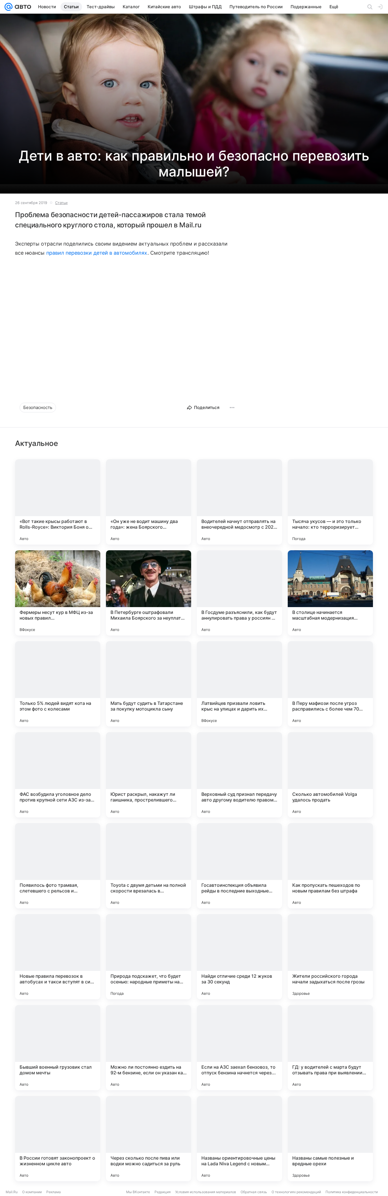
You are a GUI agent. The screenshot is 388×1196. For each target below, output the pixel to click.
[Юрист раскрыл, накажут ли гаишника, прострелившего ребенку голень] (148, 774)
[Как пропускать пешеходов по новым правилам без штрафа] (330, 865)
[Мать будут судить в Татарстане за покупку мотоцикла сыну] (148, 683)
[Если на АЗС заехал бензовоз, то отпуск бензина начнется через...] (239, 1047)
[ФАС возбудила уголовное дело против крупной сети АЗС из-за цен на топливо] (57, 774)
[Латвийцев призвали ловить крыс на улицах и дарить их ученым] (239, 683)
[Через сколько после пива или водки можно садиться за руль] (148, 1138)
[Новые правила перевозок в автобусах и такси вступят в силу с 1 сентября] (57, 956)
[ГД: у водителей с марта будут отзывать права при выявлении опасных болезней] (330, 1047)
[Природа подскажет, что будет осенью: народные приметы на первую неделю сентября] (148, 956)
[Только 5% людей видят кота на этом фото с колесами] (57, 683)
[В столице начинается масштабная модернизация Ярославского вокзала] (330, 593)
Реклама (53, 1192)
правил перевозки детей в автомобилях (96, 253)
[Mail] (8, 7)
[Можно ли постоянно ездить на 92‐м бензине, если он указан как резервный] (148, 1047)
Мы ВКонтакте (138, 1192)
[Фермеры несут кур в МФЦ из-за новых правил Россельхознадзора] (57, 593)
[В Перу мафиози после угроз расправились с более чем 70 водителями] (330, 683)
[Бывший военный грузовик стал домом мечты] (57, 1047)
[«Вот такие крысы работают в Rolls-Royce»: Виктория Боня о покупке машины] (57, 502)
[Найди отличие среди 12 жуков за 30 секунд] (239, 956)
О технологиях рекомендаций (296, 1192)
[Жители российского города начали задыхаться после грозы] (330, 956)
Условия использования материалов (205, 1192)
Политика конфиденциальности (352, 1192)
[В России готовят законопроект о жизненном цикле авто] (57, 1138)
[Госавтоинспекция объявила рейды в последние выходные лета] (239, 865)
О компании (32, 1192)
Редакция (163, 1192)
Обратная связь (254, 1192)
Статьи (61, 202)
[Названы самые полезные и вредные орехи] (330, 1138)
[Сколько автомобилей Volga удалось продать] (330, 774)
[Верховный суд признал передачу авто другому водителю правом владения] (239, 774)
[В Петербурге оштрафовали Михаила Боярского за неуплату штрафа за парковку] (148, 593)
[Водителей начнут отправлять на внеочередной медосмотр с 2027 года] (239, 502)
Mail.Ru (12, 1192)
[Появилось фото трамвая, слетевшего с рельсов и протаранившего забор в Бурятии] (57, 865)
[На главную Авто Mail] (21, 7)
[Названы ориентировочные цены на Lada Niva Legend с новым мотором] (239, 1138)
